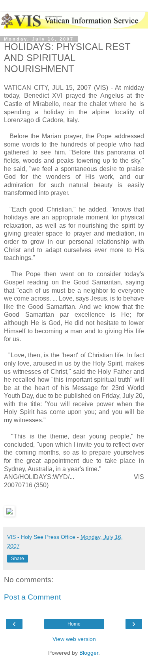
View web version (74, 639)
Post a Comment (32, 597)
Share (17, 558)
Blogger (88, 653)
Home (74, 624)
